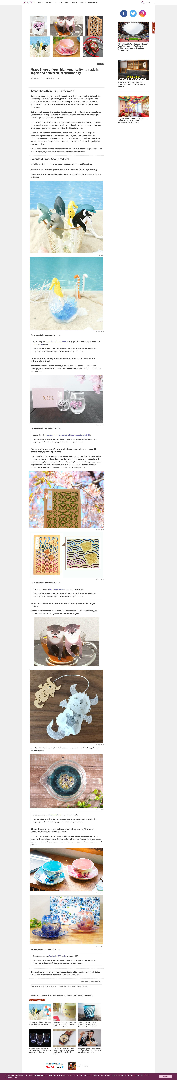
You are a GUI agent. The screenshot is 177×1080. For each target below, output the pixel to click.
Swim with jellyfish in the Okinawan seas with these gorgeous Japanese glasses (87, 1024)
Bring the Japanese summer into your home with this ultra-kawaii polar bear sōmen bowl (89, 1050)
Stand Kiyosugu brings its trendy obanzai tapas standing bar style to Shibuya (131, 84)
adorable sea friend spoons (56, 341)
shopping (85, 986)
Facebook (123, 13)
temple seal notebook (57, 589)
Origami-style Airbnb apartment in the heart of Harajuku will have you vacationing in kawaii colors (133, 120)
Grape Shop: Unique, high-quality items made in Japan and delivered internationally (65, 71)
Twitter (133, 13)
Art (55, 3)
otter (41, 344)
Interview (92, 3)
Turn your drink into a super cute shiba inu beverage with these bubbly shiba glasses (64, 1024)
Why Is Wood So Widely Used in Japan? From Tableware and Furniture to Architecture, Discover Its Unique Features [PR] (133, 47)
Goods (74, 3)
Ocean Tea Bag (54, 815)
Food (39, 3)
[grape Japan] (32, 995)
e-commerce (39, 986)
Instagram (142, 13)
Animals (82, 3)
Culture (47, 3)
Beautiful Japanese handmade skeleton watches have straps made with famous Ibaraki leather (63, 1051)
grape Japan (29, 3)
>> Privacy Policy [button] (11, 1077)
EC (45, 986)
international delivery (60, 986)
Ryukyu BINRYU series (57, 956)
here (58, 335)
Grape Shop (50, 986)
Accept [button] (165, 1076)
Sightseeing (64, 3)
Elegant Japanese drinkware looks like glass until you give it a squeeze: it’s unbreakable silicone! (40, 1051)
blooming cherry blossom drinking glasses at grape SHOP (68, 435)
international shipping (75, 986)
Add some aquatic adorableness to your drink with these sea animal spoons (40, 1024)
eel (34, 344)
